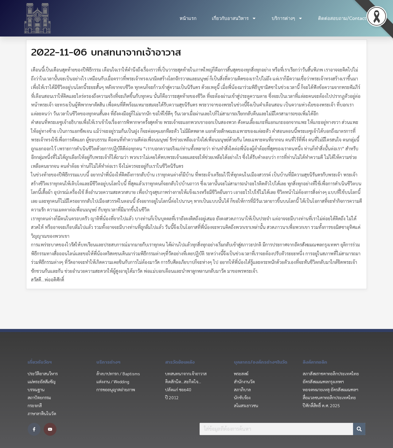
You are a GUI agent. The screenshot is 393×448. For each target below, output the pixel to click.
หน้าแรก (188, 18)
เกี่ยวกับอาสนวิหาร (230, 18)
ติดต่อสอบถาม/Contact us (345, 18)
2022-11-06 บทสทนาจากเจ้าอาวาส (106, 52)
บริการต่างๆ (283, 18)
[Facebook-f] (34, 429)
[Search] (359, 429)
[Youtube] (50, 429)
